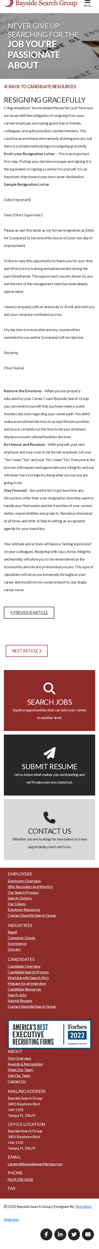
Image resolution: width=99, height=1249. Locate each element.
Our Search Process (23, 892)
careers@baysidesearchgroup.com (35, 1164)
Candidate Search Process (28, 972)
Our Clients (16, 903)
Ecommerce (17, 943)
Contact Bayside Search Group (32, 915)
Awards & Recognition (25, 1064)
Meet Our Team (20, 1069)
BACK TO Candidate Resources (42, 86)
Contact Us (17, 1081)
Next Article (25, 651)
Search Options (20, 898)
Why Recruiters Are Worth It (30, 886)
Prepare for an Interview (27, 983)
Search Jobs (17, 995)
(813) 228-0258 (20, 1179)
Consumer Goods (21, 937)
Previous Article (30, 612)
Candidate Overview (24, 966)
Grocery (14, 949)
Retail (12, 932)
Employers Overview (24, 880)
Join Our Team (19, 1075)
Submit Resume (20, 1000)
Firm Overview (19, 1058)
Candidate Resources (24, 989)
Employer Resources (24, 909)
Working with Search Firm (28, 977)
